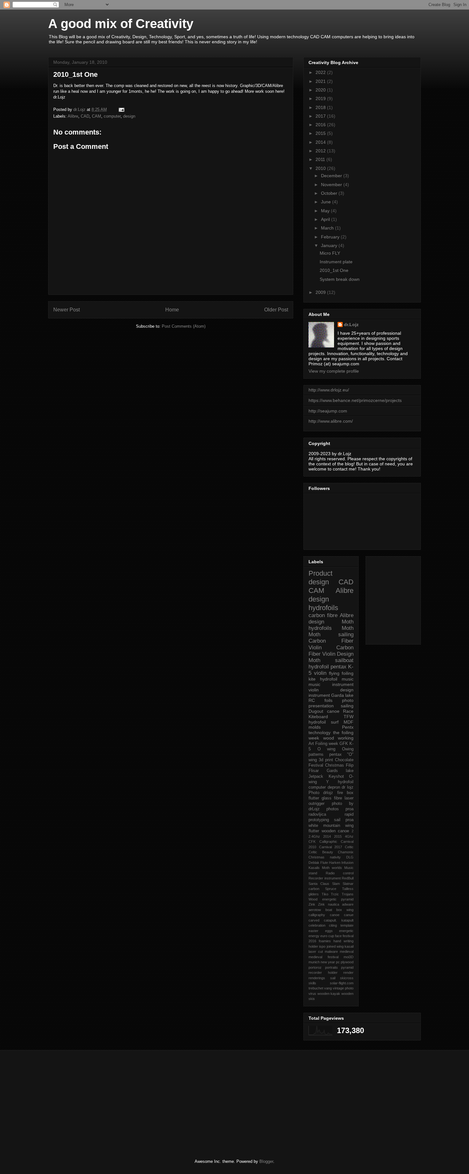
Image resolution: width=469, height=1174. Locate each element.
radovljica (317, 814)
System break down (340, 279)
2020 (321, 89)
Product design (320, 577)
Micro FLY (330, 253)
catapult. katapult (339, 920)
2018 (321, 107)
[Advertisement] (410, 598)
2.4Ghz (314, 836)
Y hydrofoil (340, 782)
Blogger (266, 1161)
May (326, 210)
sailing (347, 705)
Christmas (334, 765)
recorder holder (323, 972)
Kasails (314, 868)
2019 (321, 98)
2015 (321, 133)
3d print (326, 760)
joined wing (335, 946)
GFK (343, 743)
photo (348, 700)
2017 (321, 116)
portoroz (315, 967)
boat (328, 910)
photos (332, 809)
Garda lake (342, 695)
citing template (341, 925)
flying (334, 673)
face (338, 936)
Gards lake (340, 771)
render (348, 972)
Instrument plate (336, 261)
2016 (321, 124)
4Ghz (349, 836)
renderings (317, 978)
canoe (334, 915)
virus (312, 993)
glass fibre (332, 798)
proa (350, 809)
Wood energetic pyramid (331, 899)
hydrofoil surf (324, 722)
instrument (319, 695)
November (332, 184)
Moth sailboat (331, 660)
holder (313, 946)
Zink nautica (328, 904)
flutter (314, 798)
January (330, 245)
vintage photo (343, 988)
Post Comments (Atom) (183, 326)
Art (311, 743)
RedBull (348, 878)
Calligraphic (328, 841)
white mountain (324, 825)
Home (172, 309)
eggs (329, 931)
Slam (336, 884)
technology (320, 732)
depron (334, 787)
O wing (326, 749)
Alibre (73, 116)
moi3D (349, 957)
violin (320, 673)
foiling (348, 673)
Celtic (349, 847)
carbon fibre (323, 615)
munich (314, 962)
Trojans (348, 894)
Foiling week (326, 743)
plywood (347, 962)
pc (338, 962)
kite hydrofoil (323, 679)
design (129, 116)
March (328, 227)
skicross (347, 978)
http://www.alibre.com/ (331, 421)
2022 (321, 72)
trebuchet (316, 988)
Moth (348, 628)
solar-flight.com (342, 983)
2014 (321, 142)
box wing (345, 910)
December (332, 175)
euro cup (327, 936)
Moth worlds (332, 868)
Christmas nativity (325, 857)
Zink (312, 904)
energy (314, 936)
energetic (346, 931)
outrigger (316, 803)
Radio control (340, 873)
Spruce (330, 889)
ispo (322, 946)
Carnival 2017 (330, 847)
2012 (321, 150)
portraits (331, 967)
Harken (334, 862)
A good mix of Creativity (120, 24)
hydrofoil (319, 667)
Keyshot (336, 776)
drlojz (328, 793)
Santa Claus (319, 884)
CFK (312, 841)
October (330, 193)
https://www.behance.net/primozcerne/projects (355, 400)
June (326, 201)
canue (349, 915)
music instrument (331, 684)
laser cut (316, 951)
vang (328, 988)
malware (331, 951)
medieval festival (324, 957)
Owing (348, 749)
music (348, 679)
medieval (347, 951)
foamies (325, 941)
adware (348, 904)
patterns (316, 754)
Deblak (314, 862)
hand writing (343, 941)
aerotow (315, 910)
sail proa (344, 820)
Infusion (347, 862)
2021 (321, 81)
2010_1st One (334, 270)
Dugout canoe (324, 711)
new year (328, 962)
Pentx (348, 727)
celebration (317, 925)
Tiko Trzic (330, 894)
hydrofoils (323, 608)
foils (328, 700)
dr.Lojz (351, 324)
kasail (349, 946)
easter (313, 931)
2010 (321, 168)
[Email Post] (121, 109)
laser (349, 798)
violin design (331, 689)
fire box (345, 793)
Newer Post (66, 309)
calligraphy (317, 915)
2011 (321, 159)
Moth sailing (331, 634)
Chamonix (346, 852)
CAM (96, 116)
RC (312, 700)
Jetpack (316, 776)
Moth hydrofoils (331, 625)
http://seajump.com (328, 410)
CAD (85, 116)
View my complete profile (334, 371)
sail (332, 978)
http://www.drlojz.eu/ (329, 389)
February (331, 236)
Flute (324, 862)
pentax (335, 754)
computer (112, 116)
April (326, 219)
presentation (321, 705)
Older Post (276, 309)
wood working (338, 737)
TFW (349, 716)
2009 (321, 292)
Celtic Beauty (321, 852)
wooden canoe (335, 831)
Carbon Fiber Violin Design (331, 651)
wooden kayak (328, 993)
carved (314, 920)
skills (312, 983)
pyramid (347, 967)
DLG (350, 857)
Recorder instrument (325, 878)
